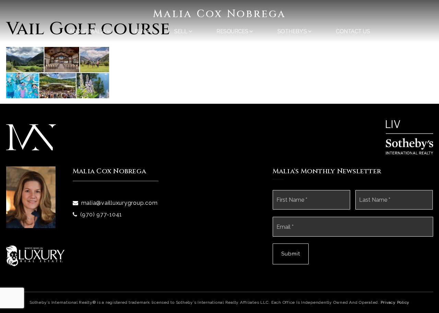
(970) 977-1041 (101, 214)
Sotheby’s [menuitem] (292, 31)
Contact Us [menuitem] (353, 31)
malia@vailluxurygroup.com (119, 203)
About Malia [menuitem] (88, 31)
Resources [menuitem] (232, 31)
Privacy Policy (395, 302)
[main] (219, 49)
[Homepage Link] (31, 137)
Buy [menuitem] (140, 31)
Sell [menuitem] (181, 31)
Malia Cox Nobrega (219, 14)
